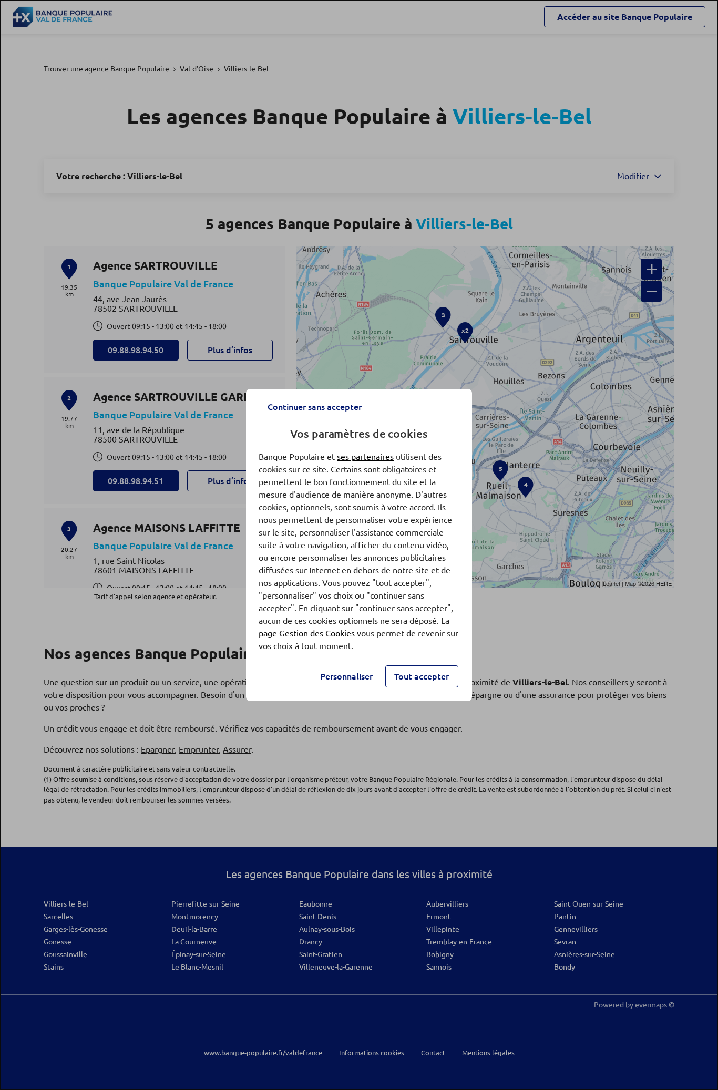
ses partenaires (365, 456)
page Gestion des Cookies (307, 633)
